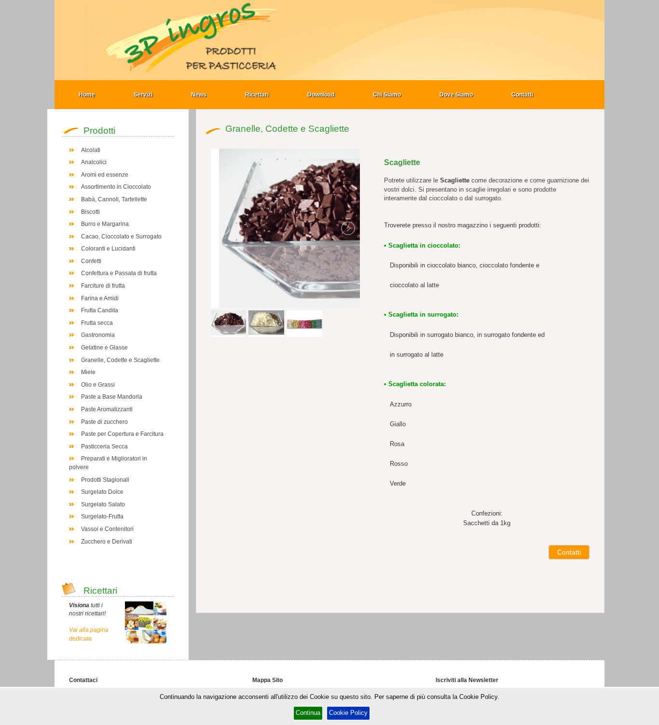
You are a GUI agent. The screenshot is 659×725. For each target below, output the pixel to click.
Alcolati (90, 150)
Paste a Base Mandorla (111, 396)
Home (87, 94)
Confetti (91, 261)
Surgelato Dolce (102, 491)
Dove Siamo (456, 94)
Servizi (143, 94)
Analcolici (94, 162)
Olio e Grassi (98, 384)
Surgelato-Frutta (102, 516)
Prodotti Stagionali (105, 479)
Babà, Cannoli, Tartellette (114, 199)
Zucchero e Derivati (106, 541)
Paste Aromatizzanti (107, 409)
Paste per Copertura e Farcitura (122, 434)
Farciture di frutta (103, 285)
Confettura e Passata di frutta (119, 273)
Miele (88, 372)
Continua (308, 712)
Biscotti (90, 212)
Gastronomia (98, 335)
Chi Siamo (387, 94)
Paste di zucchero (104, 421)
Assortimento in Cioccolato (116, 186)
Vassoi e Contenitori (107, 529)
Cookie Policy (348, 712)
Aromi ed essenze (104, 174)
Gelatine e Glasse (104, 347)
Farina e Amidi (100, 298)
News (198, 94)
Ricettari (257, 94)
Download (320, 94)
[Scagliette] (331, 227)
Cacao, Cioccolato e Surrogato (121, 236)
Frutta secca (97, 323)
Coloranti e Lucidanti (108, 248)
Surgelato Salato (103, 504)
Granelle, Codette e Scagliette (120, 360)
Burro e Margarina (105, 224)
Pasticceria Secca (104, 446)
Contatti (522, 94)
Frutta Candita (99, 310)
